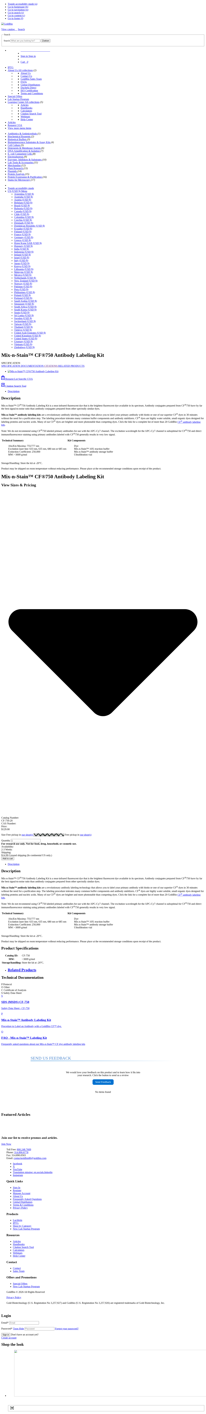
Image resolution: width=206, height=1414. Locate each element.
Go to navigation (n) (18, 9)
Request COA (15, 125)
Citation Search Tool (31, 113)
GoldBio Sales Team (31, 79)
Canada (22, 211)
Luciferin (17, 1220)
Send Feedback (103, 1082)
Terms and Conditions (32, 93)
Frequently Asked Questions (27, 1199)
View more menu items (19, 128)
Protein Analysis (16, 174)
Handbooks (26, 108)
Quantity (5, 840)
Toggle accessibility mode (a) (22, 4)
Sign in (6, 1335)
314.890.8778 (21, 1152)
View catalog (8, 29)
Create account (8, 1337)
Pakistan (23, 286)
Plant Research (15, 168)
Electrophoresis (16, 156)
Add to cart (8, 858)
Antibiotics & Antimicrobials (22, 133)
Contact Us (26, 76)
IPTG (11, 67)
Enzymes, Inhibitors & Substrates (25, 159)
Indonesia (23, 251)
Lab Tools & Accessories (21, 162)
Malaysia (23, 272)
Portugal (23, 298)
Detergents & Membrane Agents (24, 148)
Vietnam (23, 344)
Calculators (26, 110)
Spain (21, 312)
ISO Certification (29, 90)
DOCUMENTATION (32, 366)
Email (5, 1322)
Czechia (23, 220)
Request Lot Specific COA (19, 379)
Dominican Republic (29, 225)
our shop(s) (28, 834)
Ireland (22, 254)
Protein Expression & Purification (25, 177)
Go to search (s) (16, 12)
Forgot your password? (67, 1328)
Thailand (23, 327)
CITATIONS (51, 366)
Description (13, 391)
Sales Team (18, 1271)
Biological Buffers (17, 139)
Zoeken (45, 41)
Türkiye (23, 330)
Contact (17, 1268)
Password (12, 1328)
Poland (22, 295)
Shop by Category (22, 1226)
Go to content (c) (16, 15)
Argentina (24, 194)
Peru (21, 289)
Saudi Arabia (25, 301)
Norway (23, 283)
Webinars (25, 116)
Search (7, 41)
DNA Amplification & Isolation (24, 151)
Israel (21, 257)
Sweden (23, 318)
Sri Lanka (24, 315)
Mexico (22, 275)
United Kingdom (27, 335)
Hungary (23, 246)
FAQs (24, 81)
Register (17, 1190)
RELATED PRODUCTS (71, 366)
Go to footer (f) (15, 18)
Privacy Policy (20, 1207)
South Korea (25, 309)
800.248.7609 (24, 1149)
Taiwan (22, 324)
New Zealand (25, 280)
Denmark (23, 223)
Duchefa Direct (28, 87)
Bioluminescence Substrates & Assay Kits (29, 142)
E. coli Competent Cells (20, 153)
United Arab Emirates (30, 332)
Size (17, 834)
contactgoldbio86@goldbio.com (30, 1158)
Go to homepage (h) (18, 6)
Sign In (16, 1187)
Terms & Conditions (23, 1205)
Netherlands (25, 278)
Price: (4, 826)
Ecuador (23, 228)
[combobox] (25, 40)
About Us (13, 70)
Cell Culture (14, 145)
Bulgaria (23, 208)
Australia (23, 197)
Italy (21, 260)
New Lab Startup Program (26, 1228)
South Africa (25, 306)
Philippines (24, 292)
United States (25, 338)
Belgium (23, 202)
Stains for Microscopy (19, 179)
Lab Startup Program (18, 99)
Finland (22, 231)
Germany (23, 237)
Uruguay (23, 341)
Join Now (6, 1144)
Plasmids (12, 171)
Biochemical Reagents (19, 136)
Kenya (22, 266)
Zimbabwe (24, 347)
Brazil (22, 205)
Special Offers (15, 96)
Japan (21, 263)
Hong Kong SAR (28, 243)
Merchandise (14, 165)
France (22, 234)
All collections (25, 70)
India (21, 249)
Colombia (24, 217)
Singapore (24, 304)
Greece (22, 240)
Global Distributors (30, 84)
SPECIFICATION (11, 366)
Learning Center (16, 102)
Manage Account (21, 1193)
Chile (21, 214)
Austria (22, 199)
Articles (24, 105)
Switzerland (25, 321)
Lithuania (23, 269)
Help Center (27, 119)
